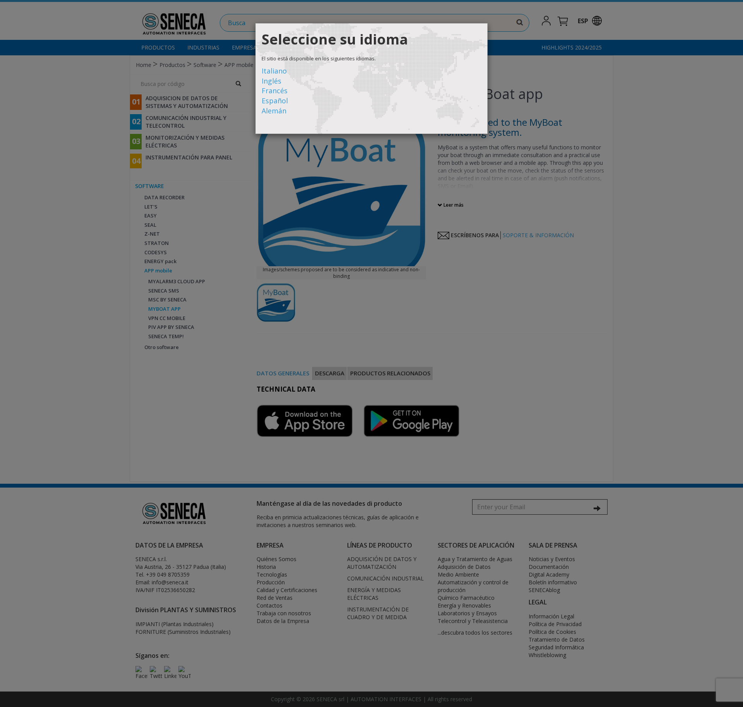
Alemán (274, 110)
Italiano (274, 70)
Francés (275, 90)
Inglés (271, 81)
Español (275, 100)
